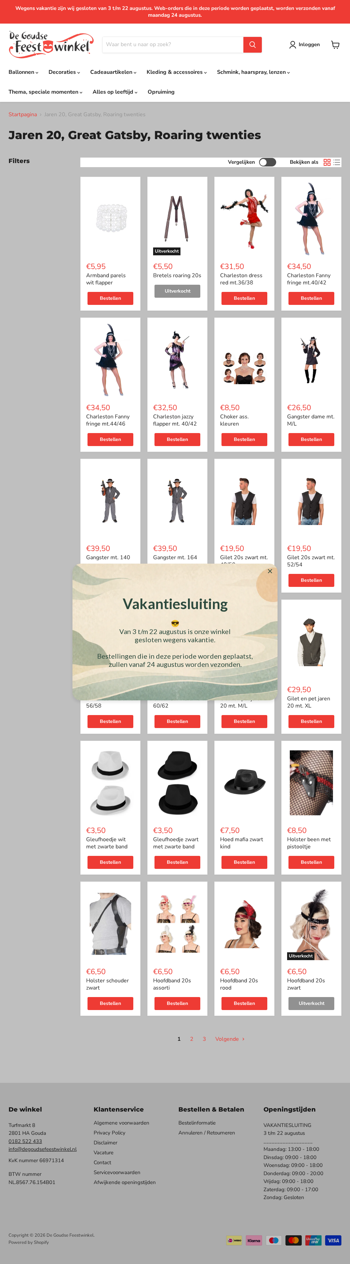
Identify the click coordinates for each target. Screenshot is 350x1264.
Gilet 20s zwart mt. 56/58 (110, 702)
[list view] (336, 162)
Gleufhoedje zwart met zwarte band (176, 843)
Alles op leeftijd (114, 92)
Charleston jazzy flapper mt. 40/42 (175, 420)
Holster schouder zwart (107, 984)
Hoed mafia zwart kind (241, 843)
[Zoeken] (252, 45)
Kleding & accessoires (175, 72)
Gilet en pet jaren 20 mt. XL (308, 702)
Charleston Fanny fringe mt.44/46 (108, 420)
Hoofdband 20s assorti (172, 984)
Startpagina (23, 114)
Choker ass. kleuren (234, 420)
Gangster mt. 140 (108, 557)
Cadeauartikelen (112, 72)
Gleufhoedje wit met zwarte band (106, 843)
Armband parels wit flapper (106, 279)
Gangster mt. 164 (175, 557)
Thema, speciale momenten (44, 92)
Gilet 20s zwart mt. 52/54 (311, 561)
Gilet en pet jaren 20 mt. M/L (241, 702)
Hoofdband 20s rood (239, 984)
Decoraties (63, 72)
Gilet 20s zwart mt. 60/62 (177, 702)
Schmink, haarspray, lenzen (252, 72)
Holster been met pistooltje (309, 843)
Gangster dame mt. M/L (311, 420)
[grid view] (327, 162)
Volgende (227, 1039)
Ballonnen (22, 72)
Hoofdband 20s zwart (306, 984)
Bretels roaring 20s (177, 275)
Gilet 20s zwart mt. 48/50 (244, 561)
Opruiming (161, 92)
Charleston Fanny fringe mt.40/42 (309, 279)
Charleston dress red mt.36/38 (241, 279)
